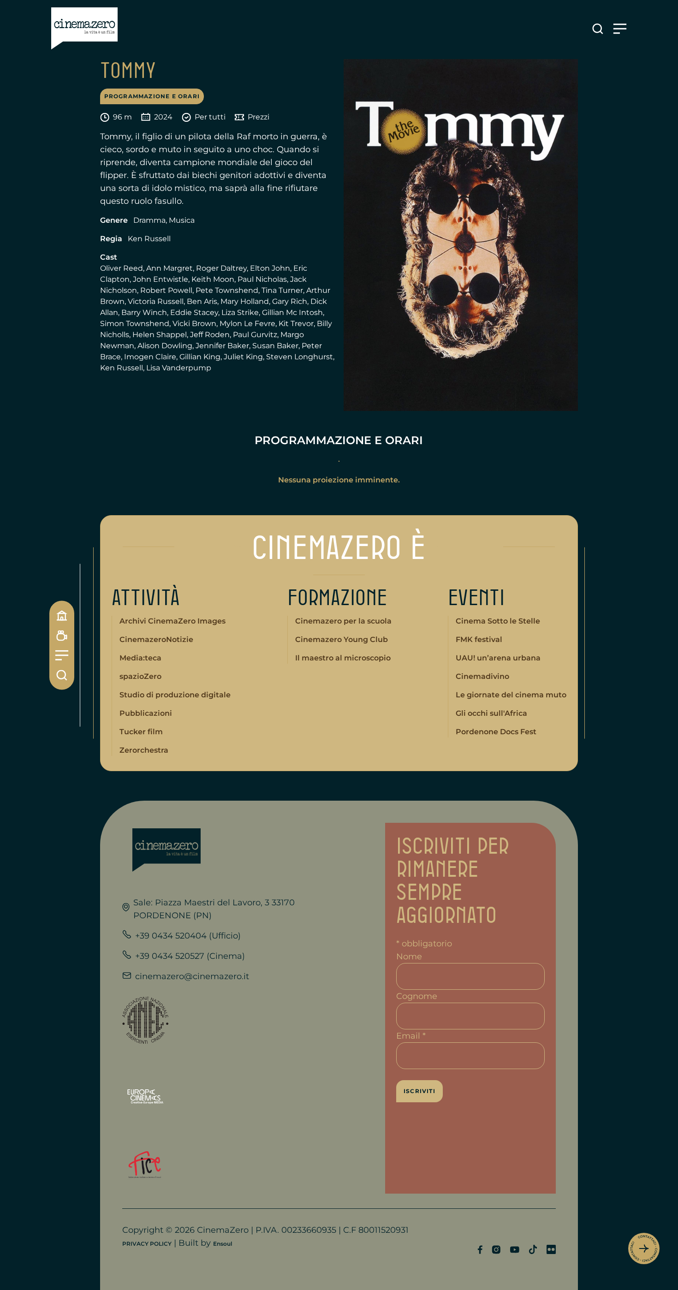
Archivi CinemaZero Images (172, 621)
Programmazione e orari (152, 96)
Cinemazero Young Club (341, 639)
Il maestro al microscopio (343, 658)
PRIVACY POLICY (147, 1243)
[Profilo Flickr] (551, 1249)
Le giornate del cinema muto (511, 694)
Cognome (416, 996)
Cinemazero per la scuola (343, 621)
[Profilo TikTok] (533, 1249)
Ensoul (222, 1243)
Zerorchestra (143, 750)
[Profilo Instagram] (496, 1249)
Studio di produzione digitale (175, 694)
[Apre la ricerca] (598, 29)
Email (411, 1036)
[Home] (61, 615)
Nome (409, 956)
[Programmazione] (61, 635)
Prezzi (258, 117)
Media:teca (140, 658)
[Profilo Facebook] (479, 1249)
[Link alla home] (84, 28)
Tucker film (141, 731)
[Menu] (62, 655)
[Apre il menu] (620, 29)
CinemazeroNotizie (156, 639)
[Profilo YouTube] (514, 1249)
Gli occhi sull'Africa (491, 713)
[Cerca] (62, 675)
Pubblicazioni (145, 713)
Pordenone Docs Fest (496, 731)
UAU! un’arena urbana (498, 658)
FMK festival (479, 639)
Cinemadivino (482, 676)
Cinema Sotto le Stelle (498, 621)
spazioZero (140, 676)
